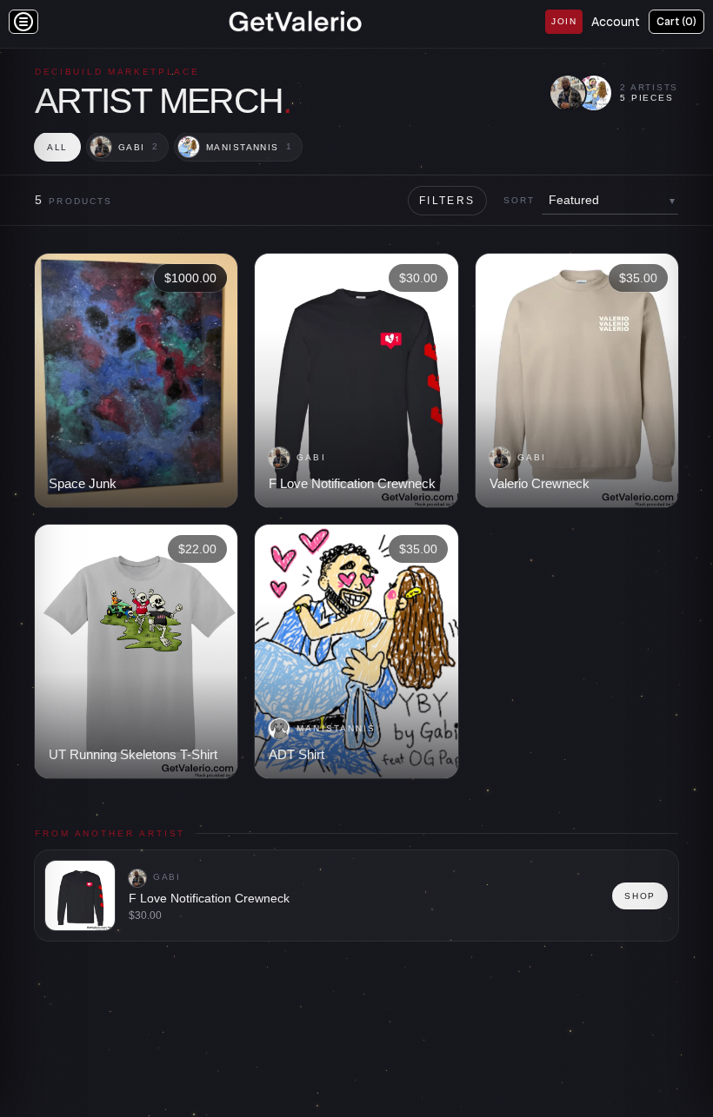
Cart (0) (676, 22)
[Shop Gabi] (567, 93)
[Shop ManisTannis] (593, 93)
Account (615, 22)
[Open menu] (23, 22)
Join (563, 21)
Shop (640, 896)
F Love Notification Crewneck (209, 898)
